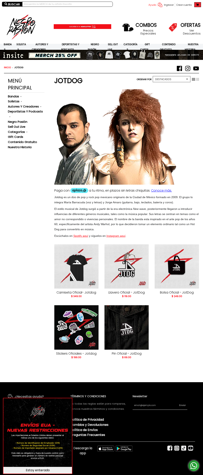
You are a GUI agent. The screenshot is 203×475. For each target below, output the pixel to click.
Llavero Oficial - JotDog (126, 292)
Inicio (7, 67)
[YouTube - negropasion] (196, 68)
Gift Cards (15, 137)
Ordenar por (144, 79)
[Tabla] (193, 79)
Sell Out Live (16, 127)
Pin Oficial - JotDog (127, 353)
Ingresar (169, 5)
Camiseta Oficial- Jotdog (76, 292)
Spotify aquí (80, 235)
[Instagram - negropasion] (188, 68)
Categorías (16, 132)
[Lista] (197, 79)
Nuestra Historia (20, 147)
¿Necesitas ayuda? (29, 396)
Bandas (13, 96)
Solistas (13, 101)
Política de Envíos (84, 430)
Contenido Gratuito (22, 142)
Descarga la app (82, 451)
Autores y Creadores (23, 106)
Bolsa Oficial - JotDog (177, 292)
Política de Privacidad (87, 419)
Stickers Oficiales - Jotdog (76, 353)
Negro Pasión (17, 122)
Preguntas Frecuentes (87, 435)
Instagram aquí (115, 235)
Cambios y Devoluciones (89, 424)
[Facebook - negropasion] (179, 68)
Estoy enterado (38, 470)
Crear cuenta (184, 5)
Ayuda (152, 5)
